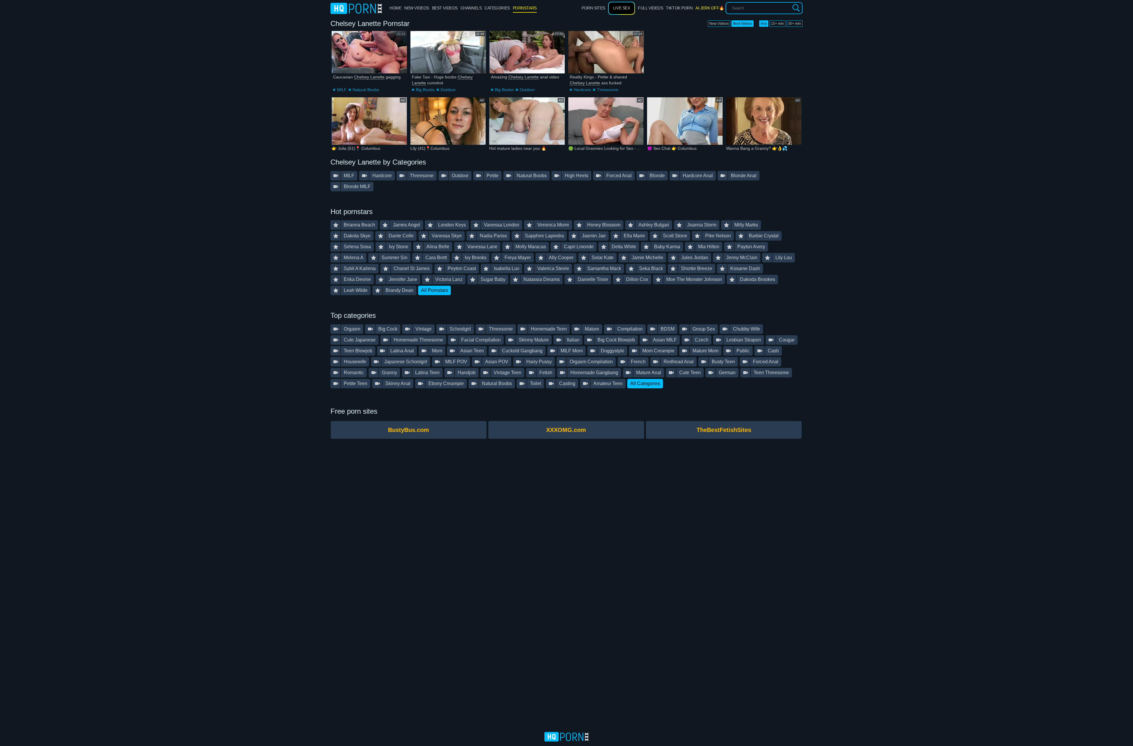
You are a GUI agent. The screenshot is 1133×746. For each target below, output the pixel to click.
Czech (701, 339)
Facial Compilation (481, 339)
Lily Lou (783, 257)
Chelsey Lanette (369, 77)
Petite (493, 175)
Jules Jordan (694, 257)
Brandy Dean (399, 290)
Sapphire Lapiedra (544, 235)
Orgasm (352, 328)
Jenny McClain (741, 257)
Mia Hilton (708, 246)
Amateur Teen (608, 383)
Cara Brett (436, 257)
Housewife (355, 361)
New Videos (719, 24)
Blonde (657, 175)
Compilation (630, 328)
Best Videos (742, 24)
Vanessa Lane (482, 246)
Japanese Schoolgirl (405, 361)
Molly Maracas (530, 246)
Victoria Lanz (449, 279)
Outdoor (448, 89)
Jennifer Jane (403, 279)
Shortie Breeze (696, 268)
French (638, 361)
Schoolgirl (460, 328)
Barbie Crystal (764, 235)
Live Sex (621, 8)
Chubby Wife (746, 328)
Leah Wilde (356, 290)
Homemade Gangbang (594, 372)
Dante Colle (401, 235)
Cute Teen (690, 372)
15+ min (777, 24)
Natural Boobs (366, 89)
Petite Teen (355, 383)
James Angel (406, 224)
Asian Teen (472, 350)
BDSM (667, 328)
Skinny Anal (397, 383)
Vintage (423, 328)
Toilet (535, 383)
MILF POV (456, 361)
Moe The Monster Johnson (694, 279)
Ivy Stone (398, 246)
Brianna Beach (359, 224)
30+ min (794, 24)
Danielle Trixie (593, 279)
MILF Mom (572, 350)
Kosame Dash (745, 268)
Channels (471, 8)
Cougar (787, 339)
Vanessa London (501, 224)
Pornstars (525, 8)
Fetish (545, 372)
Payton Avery (751, 246)
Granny (389, 372)
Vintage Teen (507, 372)
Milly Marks (746, 224)
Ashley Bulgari (653, 224)
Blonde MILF (357, 186)
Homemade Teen (549, 328)
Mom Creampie (658, 350)
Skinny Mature (534, 339)
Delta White (624, 246)
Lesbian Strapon (743, 339)
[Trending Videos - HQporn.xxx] (356, 8)
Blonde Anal (744, 175)
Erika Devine (357, 279)
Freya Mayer (518, 257)
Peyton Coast (462, 268)
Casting (567, 383)
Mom (437, 350)
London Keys (452, 224)
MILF (342, 89)
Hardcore (582, 89)
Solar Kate (603, 257)
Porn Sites (593, 8)
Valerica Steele (553, 268)
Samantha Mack (604, 268)
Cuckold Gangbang (522, 350)
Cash (773, 350)
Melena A (354, 257)
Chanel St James (412, 268)
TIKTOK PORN (679, 8)
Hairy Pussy (539, 361)
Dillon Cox (637, 279)
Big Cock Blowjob (616, 339)
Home (395, 8)
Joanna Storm (701, 224)
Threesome (607, 89)
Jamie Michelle (647, 257)
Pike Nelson (718, 235)
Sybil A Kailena (360, 268)
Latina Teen (427, 372)
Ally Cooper (561, 257)
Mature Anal (648, 372)
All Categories (645, 383)
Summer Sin (394, 257)
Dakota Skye (357, 235)
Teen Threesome (771, 372)
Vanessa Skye (447, 235)
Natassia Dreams (541, 279)
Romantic (354, 372)
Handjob (467, 372)
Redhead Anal (679, 361)
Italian (573, 339)
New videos (416, 8)
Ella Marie (634, 235)
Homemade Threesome (418, 339)
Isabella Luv (506, 268)
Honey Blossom (603, 224)
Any (764, 24)
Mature (592, 328)
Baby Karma (667, 246)
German (727, 372)
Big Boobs (425, 89)
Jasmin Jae (594, 235)
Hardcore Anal (698, 175)
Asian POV (496, 361)
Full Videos (650, 8)
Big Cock (387, 328)
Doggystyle (612, 350)
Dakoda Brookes (757, 279)
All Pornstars (434, 290)
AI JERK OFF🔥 (709, 8)
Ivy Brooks (476, 257)
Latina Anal (402, 350)
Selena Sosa (357, 246)
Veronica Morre (553, 224)
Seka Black (651, 268)
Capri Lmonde (579, 246)
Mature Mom (705, 350)
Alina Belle (437, 246)
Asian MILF (665, 339)
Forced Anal (619, 175)
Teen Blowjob (358, 350)
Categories (497, 8)
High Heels (576, 175)
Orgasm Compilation (591, 361)
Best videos (445, 8)
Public (743, 350)
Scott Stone (675, 235)
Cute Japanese (360, 339)
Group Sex (703, 328)
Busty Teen (723, 361)
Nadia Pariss (493, 235)
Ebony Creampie (446, 383)
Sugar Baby (493, 279)
